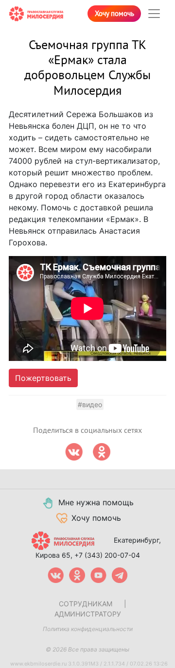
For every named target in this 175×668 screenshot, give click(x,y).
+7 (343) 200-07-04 (107, 555)
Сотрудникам (85, 603)
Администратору (87, 614)
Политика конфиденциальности (88, 629)
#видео (90, 404)
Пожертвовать (43, 378)
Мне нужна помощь (96, 502)
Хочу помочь (114, 13)
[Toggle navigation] (154, 13)
